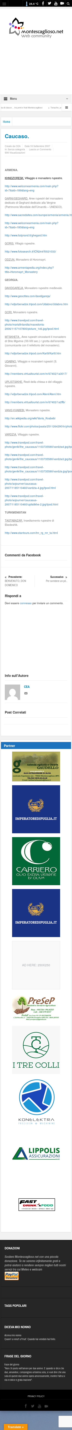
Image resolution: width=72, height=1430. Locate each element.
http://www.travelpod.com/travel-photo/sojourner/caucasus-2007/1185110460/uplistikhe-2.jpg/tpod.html (31, 500)
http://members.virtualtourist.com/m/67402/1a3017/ (36, 374)
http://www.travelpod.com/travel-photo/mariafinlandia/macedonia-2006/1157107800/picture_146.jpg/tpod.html (32, 324)
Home (6, 122)
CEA (27, 687)
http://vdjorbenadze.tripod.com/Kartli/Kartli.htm (33, 353)
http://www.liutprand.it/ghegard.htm (26, 235)
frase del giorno (11, 1364)
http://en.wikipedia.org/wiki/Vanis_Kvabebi (30, 418)
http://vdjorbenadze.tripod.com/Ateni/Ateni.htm (33, 394)
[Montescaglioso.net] (36, 27)
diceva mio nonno (12, 1335)
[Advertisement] (36, 64)
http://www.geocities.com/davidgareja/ (27, 296)
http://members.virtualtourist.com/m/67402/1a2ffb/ (35, 402)
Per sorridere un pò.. (56, 579)
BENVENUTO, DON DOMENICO (15, 581)
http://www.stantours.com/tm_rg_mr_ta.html (31, 533)
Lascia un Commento (40, 149)
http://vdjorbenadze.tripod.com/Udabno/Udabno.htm (36, 304)
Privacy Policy (36, 1396)
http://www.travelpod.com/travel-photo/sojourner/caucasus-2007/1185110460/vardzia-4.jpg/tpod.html (30, 483)
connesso (26, 603)
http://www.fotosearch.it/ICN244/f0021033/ (30, 251)
